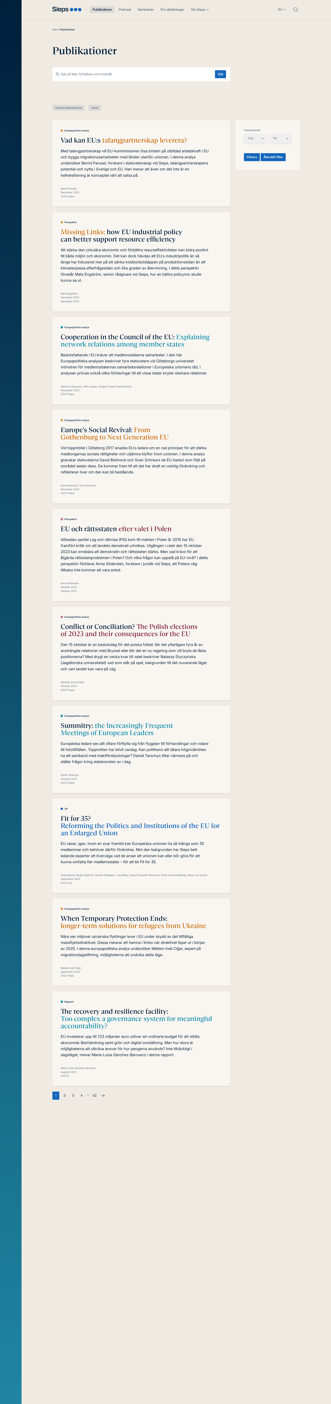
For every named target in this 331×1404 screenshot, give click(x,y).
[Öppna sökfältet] (296, 9)
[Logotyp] (66, 9)
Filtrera (252, 157)
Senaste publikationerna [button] (68, 107)
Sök (220, 74)
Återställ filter (273, 157)
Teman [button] (94, 107)
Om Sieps (198, 10)
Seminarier (146, 10)
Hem (55, 29)
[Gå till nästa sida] (103, 1096)
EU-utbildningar (172, 10)
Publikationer (102, 10)
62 (95, 1095)
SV (280, 10)
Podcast (125, 10)
